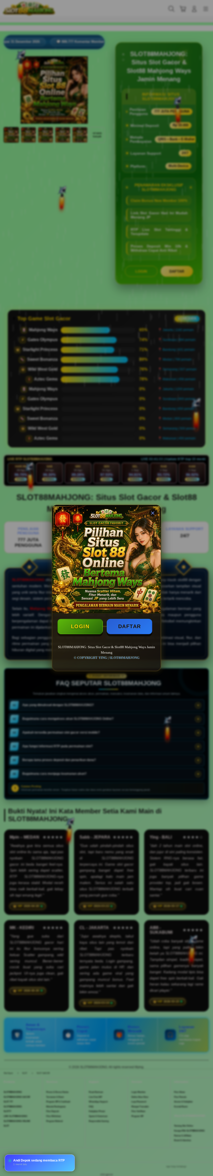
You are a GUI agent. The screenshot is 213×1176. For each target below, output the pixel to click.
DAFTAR (129, 626)
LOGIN (80, 626)
